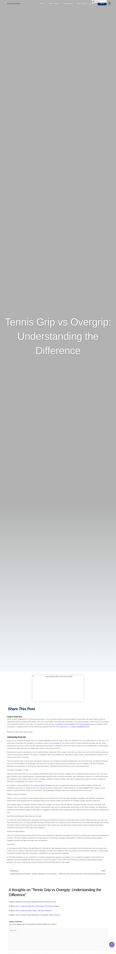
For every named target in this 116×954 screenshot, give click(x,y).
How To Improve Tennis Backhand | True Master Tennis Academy (38, 915)
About (42, 3)
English (97, 1)
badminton (48, 740)
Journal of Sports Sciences (42, 785)
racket (57, 743)
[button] (102, 3)
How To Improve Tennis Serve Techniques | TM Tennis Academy (37, 906)
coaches (85, 763)
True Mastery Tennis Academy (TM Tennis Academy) (73, 724)
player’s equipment (77, 727)
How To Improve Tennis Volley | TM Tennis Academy (33, 910)
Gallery (92, 3)
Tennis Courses (82, 3)
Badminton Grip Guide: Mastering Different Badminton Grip (36, 902)
